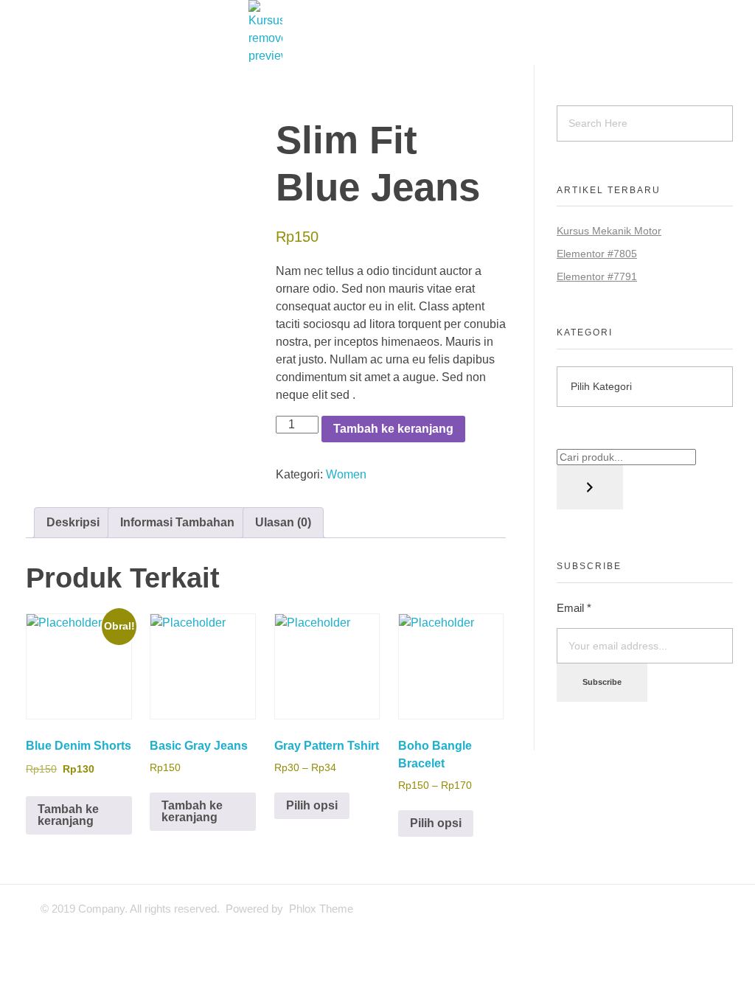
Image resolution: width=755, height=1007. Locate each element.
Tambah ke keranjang (393, 428)
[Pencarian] (590, 487)
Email (574, 608)
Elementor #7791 (597, 276)
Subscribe (602, 681)
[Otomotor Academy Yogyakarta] (377, 32)
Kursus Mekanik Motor (609, 231)
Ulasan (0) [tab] (283, 522)
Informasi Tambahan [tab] (177, 522)
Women (346, 474)
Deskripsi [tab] (73, 522)
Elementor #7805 (597, 253)
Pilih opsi (312, 805)
